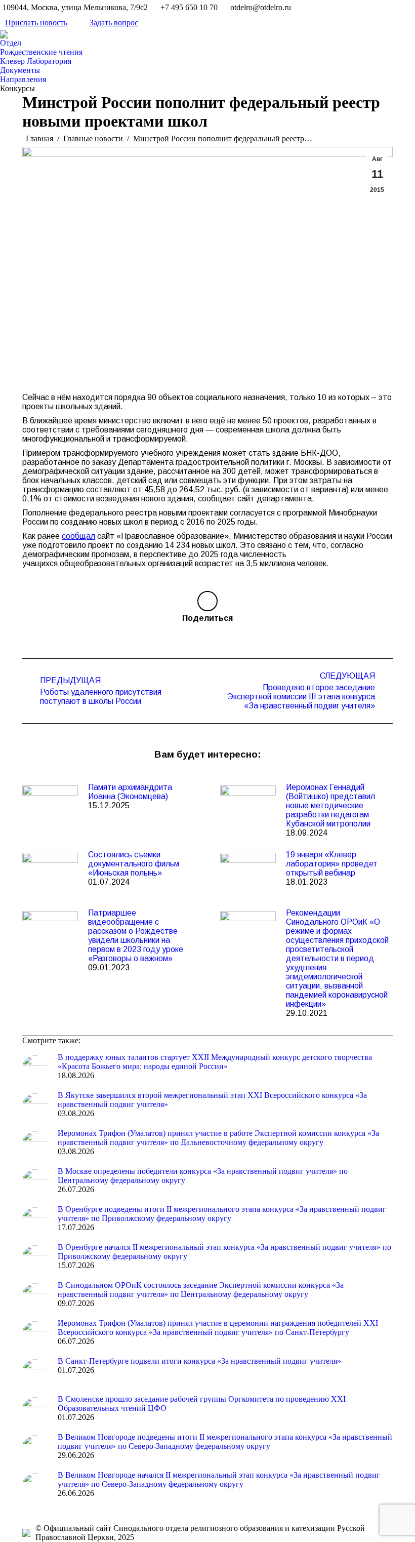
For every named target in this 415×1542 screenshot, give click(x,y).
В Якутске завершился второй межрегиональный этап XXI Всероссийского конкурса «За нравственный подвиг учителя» (212, 1100)
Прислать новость (36, 22)
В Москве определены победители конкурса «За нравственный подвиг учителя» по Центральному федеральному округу (203, 1175)
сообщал (78, 536)
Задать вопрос (114, 22)
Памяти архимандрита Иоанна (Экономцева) (130, 792)
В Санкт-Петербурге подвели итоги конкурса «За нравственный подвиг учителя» (199, 1361)
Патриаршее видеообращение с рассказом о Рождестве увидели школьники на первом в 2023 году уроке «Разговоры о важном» (135, 935)
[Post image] (50, 805)
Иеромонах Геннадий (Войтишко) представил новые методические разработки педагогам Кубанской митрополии (330, 805)
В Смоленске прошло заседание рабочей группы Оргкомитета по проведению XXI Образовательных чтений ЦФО (202, 1403)
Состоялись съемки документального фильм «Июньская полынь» (133, 863)
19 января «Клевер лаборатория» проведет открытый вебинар (332, 863)
